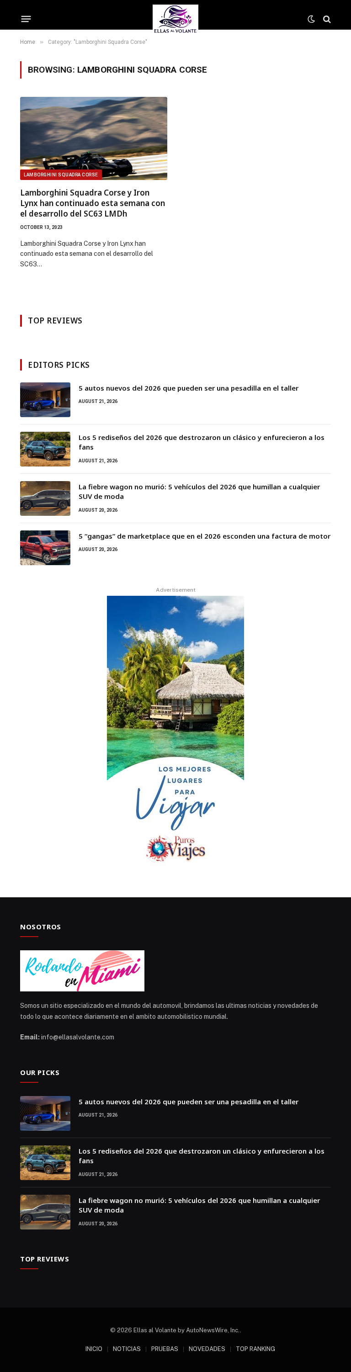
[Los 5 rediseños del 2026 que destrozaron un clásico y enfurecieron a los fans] (45, 449)
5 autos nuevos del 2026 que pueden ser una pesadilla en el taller (188, 387)
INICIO (93, 1349)
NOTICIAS (127, 1349)
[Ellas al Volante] (176, 19)
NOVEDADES (207, 1349)
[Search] (326, 19)
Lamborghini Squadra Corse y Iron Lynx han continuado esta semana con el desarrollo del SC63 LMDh (92, 203)
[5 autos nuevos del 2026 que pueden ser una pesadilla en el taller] (45, 399)
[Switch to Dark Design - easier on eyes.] (311, 19)
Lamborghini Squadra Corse (61, 174)
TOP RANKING (255, 1349)
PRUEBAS (164, 1349)
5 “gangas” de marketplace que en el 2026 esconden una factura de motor (204, 535)
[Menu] (26, 19)
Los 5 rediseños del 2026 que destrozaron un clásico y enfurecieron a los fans (201, 442)
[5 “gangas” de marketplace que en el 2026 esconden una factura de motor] (45, 547)
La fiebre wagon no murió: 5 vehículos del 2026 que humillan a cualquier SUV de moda (199, 491)
